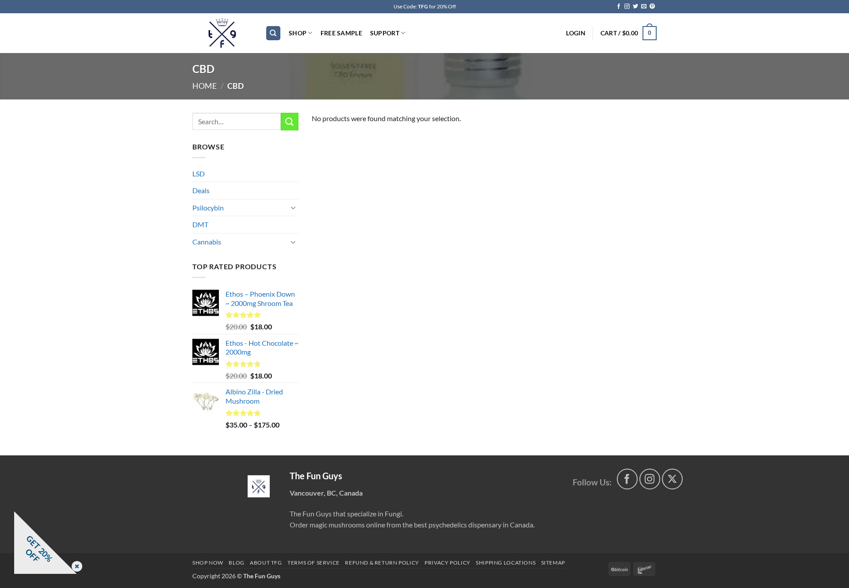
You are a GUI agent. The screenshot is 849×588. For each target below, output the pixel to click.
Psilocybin (208, 207)
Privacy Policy (447, 562)
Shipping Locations (505, 562)
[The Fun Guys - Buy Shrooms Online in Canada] (222, 33)
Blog (236, 562)
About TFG (266, 562)
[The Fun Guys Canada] (258, 486)
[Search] (273, 33)
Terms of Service (313, 562)
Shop (297, 33)
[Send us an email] (643, 7)
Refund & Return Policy (382, 562)
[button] (575, 33)
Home (204, 86)
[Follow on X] (672, 479)
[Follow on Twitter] (635, 7)
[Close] (75, 567)
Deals (201, 190)
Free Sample (341, 33)
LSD (198, 173)
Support (384, 33)
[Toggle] (293, 207)
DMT (200, 224)
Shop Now (207, 562)
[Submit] (289, 121)
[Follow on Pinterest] (652, 7)
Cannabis (206, 241)
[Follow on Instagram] (627, 7)
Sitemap (553, 562)
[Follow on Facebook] (618, 7)
